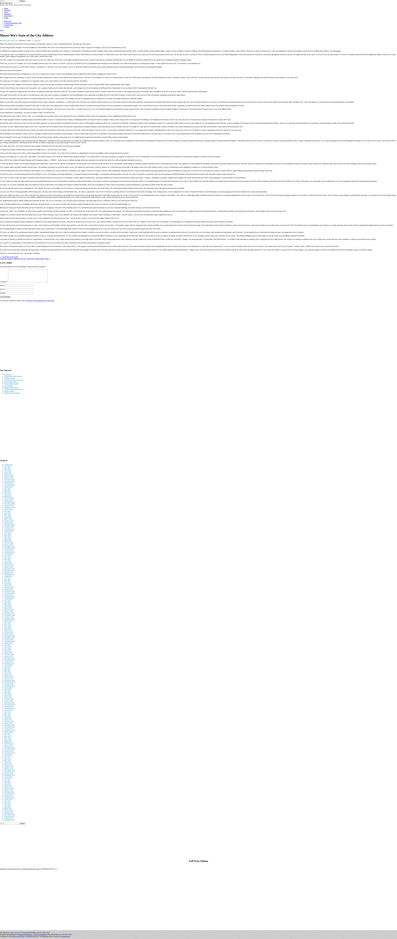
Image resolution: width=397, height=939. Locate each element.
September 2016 (9, 686)
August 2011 (8, 799)
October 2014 (8, 729)
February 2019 (9, 632)
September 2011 (9, 797)
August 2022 (8, 554)
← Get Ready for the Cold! (9, 257)
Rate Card (7, 21)
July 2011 (7, 801)
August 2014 (8, 732)
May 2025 (7, 492)
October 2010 (8, 818)
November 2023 (9, 526)
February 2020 (9, 609)
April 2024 (7, 516)
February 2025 (9, 498)
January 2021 (8, 589)
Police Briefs (8, 16)
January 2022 (8, 567)
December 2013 (9, 747)
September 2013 (9, 753)
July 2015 (7, 712)
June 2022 (7, 557)
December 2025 (9, 479)
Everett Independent (10, 382)
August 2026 (8, 464)
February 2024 (9, 520)
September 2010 (9, 820)
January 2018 (8, 656)
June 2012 (7, 781)
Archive (6, 27)
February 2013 (9, 766)
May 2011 (7, 805)
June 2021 (7, 580)
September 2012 (9, 775)
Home (6, 8)
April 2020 (7, 606)
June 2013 (7, 758)
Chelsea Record (9, 378)
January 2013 (8, 768)
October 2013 (8, 751)
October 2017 (8, 662)
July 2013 (7, 756)
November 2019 (9, 615)
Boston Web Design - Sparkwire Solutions (33, 934)
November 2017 (9, 660)
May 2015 (7, 716)
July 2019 (7, 623)
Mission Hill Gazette (11, 387)
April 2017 (7, 673)
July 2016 (7, 689)
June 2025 (7, 490)
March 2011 (8, 809)
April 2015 (7, 717)
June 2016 (7, 691)
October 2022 (8, 550)
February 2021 (9, 587)
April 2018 (7, 650)
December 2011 (9, 792)
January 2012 (8, 790)
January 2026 (8, 477)
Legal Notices (8, 25)
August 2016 (8, 688)
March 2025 (8, 496)
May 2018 (7, 649)
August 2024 (8, 509)
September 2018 (9, 641)
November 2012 (9, 771)
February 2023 (9, 543)
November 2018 (9, 637)
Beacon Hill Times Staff (10, 40)
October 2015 (8, 706)
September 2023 (9, 530)
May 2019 (7, 626)
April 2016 (7, 695)
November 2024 (9, 503)
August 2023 (8, 531)
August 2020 (8, 598)
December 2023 (9, 524)
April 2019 (7, 628)
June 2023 (7, 535)
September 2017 (9, 663)
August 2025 (8, 487)
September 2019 (9, 619)
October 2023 (8, 528)
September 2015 (9, 708)
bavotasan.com (65, 936)
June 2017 (7, 669)
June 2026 (7, 468)
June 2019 (7, 624)
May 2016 (7, 693)
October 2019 (8, 617)
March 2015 (8, 719)
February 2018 (9, 654)
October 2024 (8, 505)
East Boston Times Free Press (13, 380)
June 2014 (7, 736)
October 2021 (8, 572)
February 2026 (9, 476)
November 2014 (9, 727)
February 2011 (9, 810)
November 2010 (9, 816)
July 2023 (7, 533)
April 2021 (7, 583)
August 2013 (8, 755)
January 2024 (8, 522)
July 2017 (7, 667)
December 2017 (9, 658)
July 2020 (7, 600)
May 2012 (7, 782)
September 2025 (9, 485)
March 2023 (8, 541)
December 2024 (9, 502)
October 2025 (8, 483)
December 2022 (9, 546)
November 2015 (9, 704)
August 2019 (8, 621)
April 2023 (7, 539)
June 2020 (7, 602)
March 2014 (8, 742)
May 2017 (7, 671)
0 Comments (36, 40)
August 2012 (8, 777)
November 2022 (9, 548)
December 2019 (9, 613)
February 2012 (9, 788)
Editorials (7, 10)
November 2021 (9, 570)
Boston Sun (8, 374)
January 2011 (8, 812)
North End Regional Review (13, 389)
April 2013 (7, 762)
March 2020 (8, 608)
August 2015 (8, 710)
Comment (4, 282)
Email (2, 289)
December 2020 (9, 591)
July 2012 (7, 779)
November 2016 (9, 682)
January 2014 (8, 745)
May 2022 (7, 559)
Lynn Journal (8, 385)
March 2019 (8, 630)
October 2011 (8, 796)
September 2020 (9, 596)
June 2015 (7, 714)
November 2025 (9, 481)
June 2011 (7, 803)
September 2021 (9, 574)
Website (2, 293)
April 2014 (7, 740)
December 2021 (9, 569)
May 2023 (7, 537)
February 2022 (9, 565)
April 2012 (7, 784)
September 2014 (9, 730)
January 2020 (8, 611)
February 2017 (9, 676)
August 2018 (8, 643)
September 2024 (9, 507)
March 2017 (8, 675)
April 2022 (7, 561)
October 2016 (8, 684)
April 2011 (7, 807)
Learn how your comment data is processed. (40, 300)
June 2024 (7, 513)
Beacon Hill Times (6, 3)
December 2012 (9, 769)
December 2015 (9, 703)
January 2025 (8, 500)
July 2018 (7, 645)
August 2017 (8, 665)
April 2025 (7, 494)
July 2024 (7, 511)
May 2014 (7, 738)
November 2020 (9, 593)
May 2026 (7, 470)
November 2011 (9, 794)
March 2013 (8, 764)
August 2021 (8, 576)
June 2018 (7, 647)
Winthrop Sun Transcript (12, 393)
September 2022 (9, 552)
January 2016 (8, 701)
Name (2, 285)
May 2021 (7, 582)
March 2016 (8, 697)
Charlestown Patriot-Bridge (13, 376)
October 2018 (8, 639)
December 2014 (9, 725)
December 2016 (9, 680)
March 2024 (8, 518)
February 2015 (9, 721)
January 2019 (8, 634)
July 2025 (7, 489)
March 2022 (8, 563)
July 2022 (7, 556)
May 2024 (7, 515)
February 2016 (9, 699)
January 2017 (8, 678)
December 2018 (9, 636)
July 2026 (7, 466)
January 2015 (8, 723)
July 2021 (7, 578)
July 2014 (7, 734)
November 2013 (9, 749)
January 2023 (8, 544)
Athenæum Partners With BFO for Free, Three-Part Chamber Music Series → (25, 259)
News (6, 12)
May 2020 (7, 604)
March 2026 (8, 474)
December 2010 (9, 814)
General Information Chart (12, 23)
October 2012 (8, 773)
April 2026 (7, 472)
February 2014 (9, 743)
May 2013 (7, 760)
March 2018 (8, 652)
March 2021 (8, 585)
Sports (6, 18)
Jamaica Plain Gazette (11, 384)
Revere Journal (9, 391)
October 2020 (8, 595)
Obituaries (7, 14)
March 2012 (8, 786)
